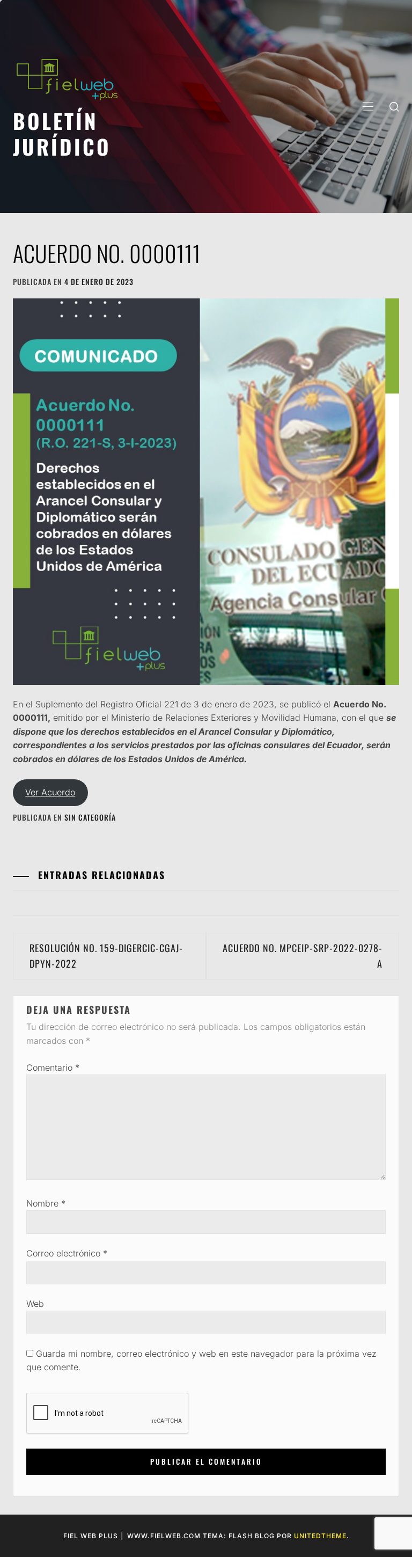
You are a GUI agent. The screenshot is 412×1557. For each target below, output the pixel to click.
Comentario (52, 1067)
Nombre (45, 1203)
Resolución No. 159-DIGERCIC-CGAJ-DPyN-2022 (106, 955)
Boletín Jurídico (62, 133)
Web (35, 1303)
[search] (394, 106)
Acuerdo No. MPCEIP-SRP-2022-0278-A (302, 955)
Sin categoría (90, 817)
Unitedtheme (320, 1536)
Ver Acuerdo (50, 792)
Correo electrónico (66, 1253)
